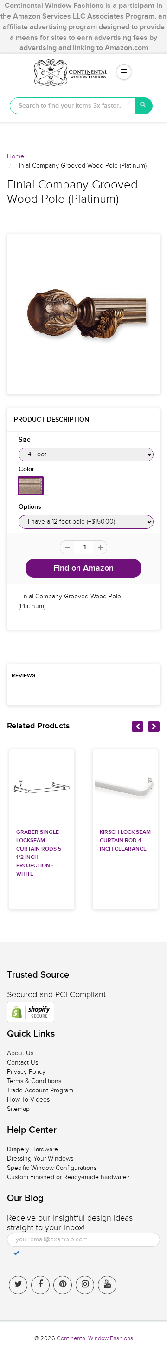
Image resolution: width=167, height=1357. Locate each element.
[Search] (144, 105)
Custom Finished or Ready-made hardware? (68, 1177)
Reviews (23, 676)
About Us (20, 1053)
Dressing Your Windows (40, 1158)
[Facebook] (40, 1285)
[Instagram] (85, 1285)
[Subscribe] (16, 1253)
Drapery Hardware (32, 1149)
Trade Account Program (40, 1090)
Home (15, 156)
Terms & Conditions (34, 1081)
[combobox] (72, 105)
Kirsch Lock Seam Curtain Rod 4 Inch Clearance (125, 841)
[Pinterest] (62, 1285)
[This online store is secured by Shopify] (30, 1012)
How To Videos (28, 1100)
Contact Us (22, 1062)
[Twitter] (18, 1285)
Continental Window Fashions (95, 1338)
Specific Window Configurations (51, 1168)
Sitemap (18, 1109)
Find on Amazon (83, 568)
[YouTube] (107, 1285)
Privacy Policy (26, 1072)
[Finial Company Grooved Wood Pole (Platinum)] (83, 313)
